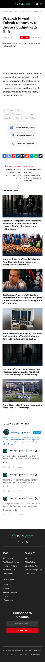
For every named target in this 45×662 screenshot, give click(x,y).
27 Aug (31, 498)
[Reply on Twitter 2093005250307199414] (5, 515)
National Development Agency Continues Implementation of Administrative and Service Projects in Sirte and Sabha (22, 336)
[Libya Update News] (22, 3)
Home (4, 11)
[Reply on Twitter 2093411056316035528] (5, 491)
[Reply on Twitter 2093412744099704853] (5, 467)
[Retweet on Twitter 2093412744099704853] (9, 467)
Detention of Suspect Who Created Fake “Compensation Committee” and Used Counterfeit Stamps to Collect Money (21, 372)
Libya (30, 114)
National (24, 37)
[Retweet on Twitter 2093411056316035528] (9, 491)
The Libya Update (16, 451)
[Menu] (4, 4)
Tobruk (33, 118)
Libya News (8, 118)
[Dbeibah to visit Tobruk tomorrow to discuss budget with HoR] (22, 55)
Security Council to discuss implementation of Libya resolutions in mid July (32, 175)
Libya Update (21, 118)
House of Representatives (14, 114)
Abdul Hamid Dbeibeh (13, 110)
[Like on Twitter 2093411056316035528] (14, 491)
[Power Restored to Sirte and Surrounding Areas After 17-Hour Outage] (22, 390)
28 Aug (31, 451)
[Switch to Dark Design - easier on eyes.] (41, 4)
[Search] (37, 4)
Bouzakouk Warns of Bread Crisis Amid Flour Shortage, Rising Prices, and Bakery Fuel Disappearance (21, 262)
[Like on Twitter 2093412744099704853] (14, 467)
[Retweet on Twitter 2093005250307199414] (9, 515)
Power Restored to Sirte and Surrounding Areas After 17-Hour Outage (22, 406)
